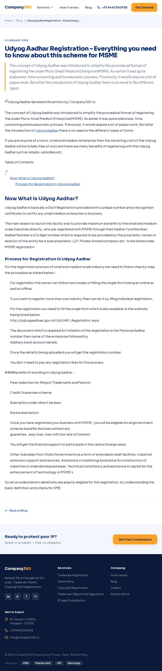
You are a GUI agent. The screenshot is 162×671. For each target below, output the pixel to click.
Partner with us (120, 594)
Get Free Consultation (135, 539)
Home (8, 20)
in (8, 596)
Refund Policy (79, 654)
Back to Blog (18, 510)
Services (43, 7)
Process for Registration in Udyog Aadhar (47, 184)
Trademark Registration (73, 575)
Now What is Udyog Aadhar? (32, 178)
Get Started (144, 7)
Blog (88, 7)
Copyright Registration (73, 587)
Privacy (56, 654)
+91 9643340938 (21, 630)
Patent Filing (65, 581)
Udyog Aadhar (46, 130)
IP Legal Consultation (71, 600)
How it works (69, 7)
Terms (65, 654)
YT (35, 596)
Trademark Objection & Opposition (81, 594)
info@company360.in (24, 637)
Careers (116, 587)
